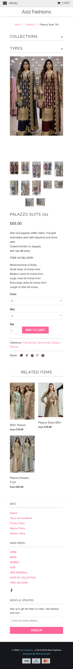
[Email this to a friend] (42, 355)
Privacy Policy (17, 523)
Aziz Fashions (36, 12)
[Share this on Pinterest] (31, 355)
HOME (13, 552)
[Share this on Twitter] (20, 355)
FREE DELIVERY (19, 582)
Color (13, 294)
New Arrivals (44, 342)
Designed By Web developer (36, 653)
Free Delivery (29, 342)
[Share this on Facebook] (26, 355)
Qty (12, 324)
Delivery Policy (17, 533)
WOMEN (14, 562)
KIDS (12, 567)
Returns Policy (17, 528)
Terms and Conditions (21, 518)
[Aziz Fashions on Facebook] (11, 590)
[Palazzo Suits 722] (36, 96)
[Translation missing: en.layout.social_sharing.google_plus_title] (36, 355)
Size (12, 309)
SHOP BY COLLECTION (22, 577)
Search (13, 513)
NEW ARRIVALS (18, 572)
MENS (13, 557)
